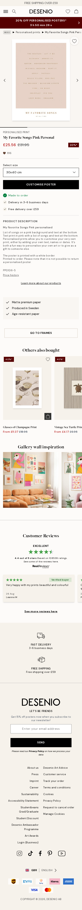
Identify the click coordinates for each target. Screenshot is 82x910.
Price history (11, 275)
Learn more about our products (41, 283)
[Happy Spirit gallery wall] (31, 480)
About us (33, 767)
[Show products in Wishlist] (68, 11)
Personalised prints (28, 32)
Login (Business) (28, 842)
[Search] (14, 11)
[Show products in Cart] (76, 11)
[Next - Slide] (77, 80)
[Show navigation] (6, 11)
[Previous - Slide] (5, 80)
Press (35, 774)
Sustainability (30, 794)
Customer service (54, 774)
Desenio (52, 899)
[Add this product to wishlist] (74, 40)
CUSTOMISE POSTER (41, 184)
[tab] (13, 126)
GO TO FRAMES (41, 333)
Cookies (48, 794)
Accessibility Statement (23, 800)
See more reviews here (41, 611)
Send (41, 742)
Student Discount (27, 818)
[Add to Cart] (47, 416)
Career (34, 787)
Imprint (34, 781)
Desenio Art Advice (55, 767)
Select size (10, 165)
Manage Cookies (54, 814)
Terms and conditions (57, 787)
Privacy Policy (36, 751)
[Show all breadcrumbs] (7, 32)
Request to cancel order (58, 807)
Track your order (53, 781)
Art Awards (32, 835)
